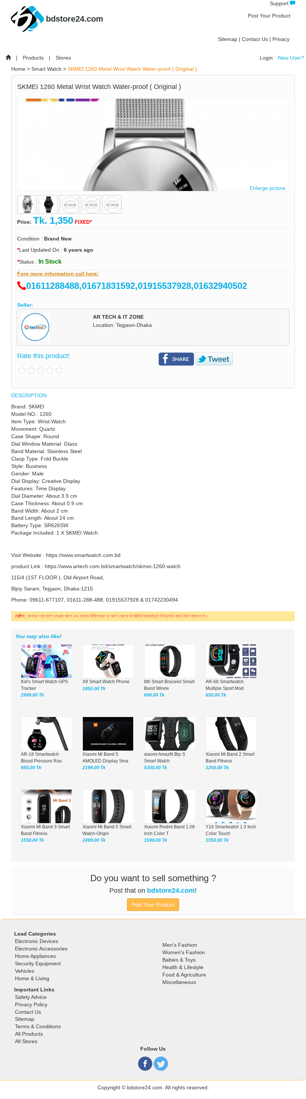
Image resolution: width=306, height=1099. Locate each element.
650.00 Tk (216, 695)
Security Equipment (38, 963)
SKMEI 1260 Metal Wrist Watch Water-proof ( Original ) (132, 69)
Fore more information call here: (58, 274)
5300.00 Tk (155, 767)
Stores (63, 58)
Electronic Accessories (41, 949)
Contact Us (255, 39)
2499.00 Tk (94, 840)
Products (33, 58)
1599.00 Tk (155, 840)
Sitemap (227, 39)
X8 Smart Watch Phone (105, 681)
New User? (291, 58)
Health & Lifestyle (182, 967)
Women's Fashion (183, 952)
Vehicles (24, 971)
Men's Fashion (179, 945)
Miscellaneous (179, 982)
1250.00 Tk (217, 767)
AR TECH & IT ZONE (118, 317)
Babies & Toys (179, 960)
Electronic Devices (36, 941)
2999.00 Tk (32, 695)
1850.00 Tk (94, 688)
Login (266, 58)
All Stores (26, 1041)
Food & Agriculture (184, 975)
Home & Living (32, 978)
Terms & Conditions (38, 1026)
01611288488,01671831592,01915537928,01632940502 (136, 286)
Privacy (281, 39)
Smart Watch (46, 69)
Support (280, 3)
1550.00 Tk (32, 840)
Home (18, 69)
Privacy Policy (31, 1004)
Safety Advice (31, 997)
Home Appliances (35, 956)
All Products (29, 1034)
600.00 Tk (154, 695)
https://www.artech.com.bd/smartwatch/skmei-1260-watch (113, 566)
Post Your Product (269, 16)
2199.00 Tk (94, 767)
